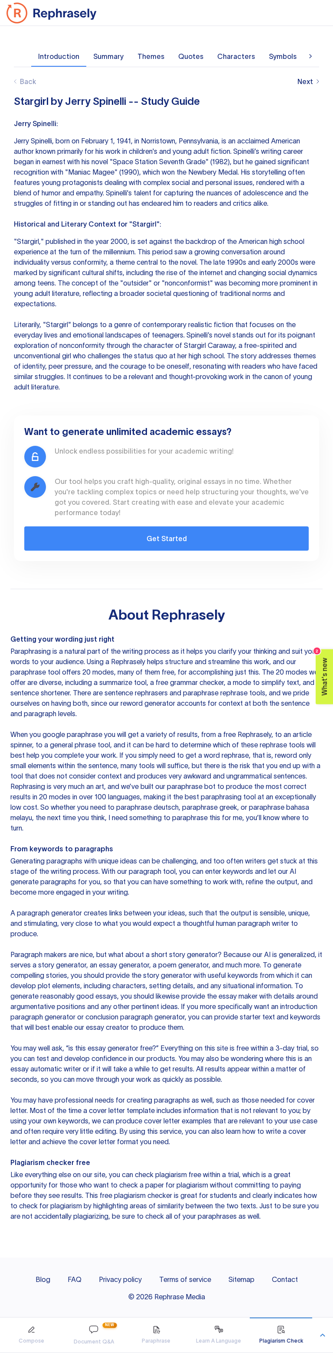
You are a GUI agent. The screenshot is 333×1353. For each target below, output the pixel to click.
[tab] (31, 1335)
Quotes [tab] (190, 56)
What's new (322, 672)
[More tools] (322, 1335)
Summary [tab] (108, 56)
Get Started (167, 538)
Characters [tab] (236, 56)
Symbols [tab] (283, 56)
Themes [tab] (150, 56)
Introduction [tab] (58, 56)
